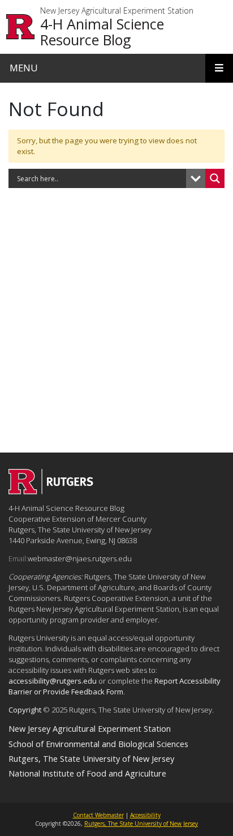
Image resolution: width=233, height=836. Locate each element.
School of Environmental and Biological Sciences (98, 743)
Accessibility (145, 815)
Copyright (24, 710)
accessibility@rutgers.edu (52, 681)
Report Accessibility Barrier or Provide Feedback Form (114, 686)
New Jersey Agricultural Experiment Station (116, 11)
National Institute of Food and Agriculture (87, 773)
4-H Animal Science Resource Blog (102, 32)
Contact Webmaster (98, 815)
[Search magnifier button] (215, 178)
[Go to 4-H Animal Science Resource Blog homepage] (50, 491)
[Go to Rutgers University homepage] (20, 26)
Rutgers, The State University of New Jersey (91, 758)
